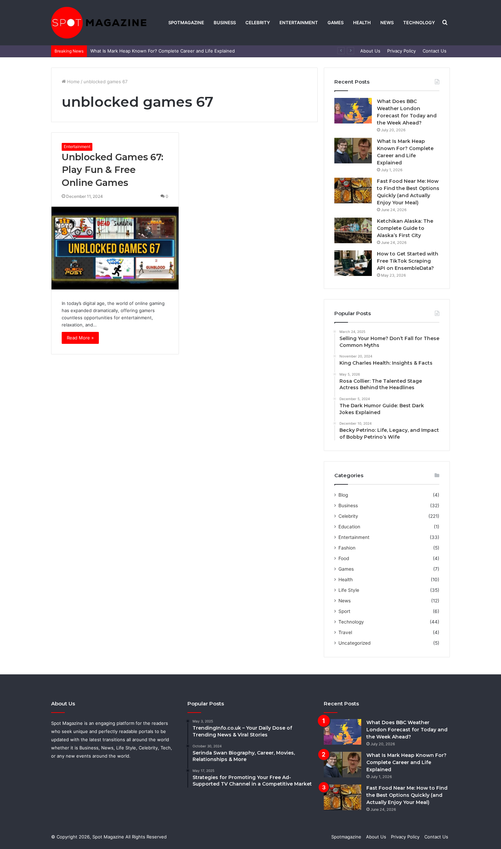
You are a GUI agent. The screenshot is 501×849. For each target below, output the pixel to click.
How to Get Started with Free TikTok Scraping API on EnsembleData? (407, 261)
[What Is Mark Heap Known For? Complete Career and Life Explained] (353, 150)
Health (362, 22)
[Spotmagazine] (99, 23)
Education (349, 526)
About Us (370, 51)
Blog (343, 495)
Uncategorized (354, 643)
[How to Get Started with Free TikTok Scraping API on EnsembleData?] (353, 263)
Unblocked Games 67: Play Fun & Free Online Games (112, 170)
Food (343, 558)
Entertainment (298, 22)
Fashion (346, 548)
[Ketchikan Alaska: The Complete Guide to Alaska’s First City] (353, 230)
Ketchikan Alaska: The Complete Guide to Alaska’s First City (405, 228)
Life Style (348, 590)
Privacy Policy (401, 51)
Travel (345, 632)
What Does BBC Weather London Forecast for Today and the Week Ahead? (406, 729)
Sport (344, 611)
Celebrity (257, 22)
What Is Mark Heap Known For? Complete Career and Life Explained (162, 51)
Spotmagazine (186, 22)
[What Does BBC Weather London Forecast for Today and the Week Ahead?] (353, 110)
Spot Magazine (108, 836)
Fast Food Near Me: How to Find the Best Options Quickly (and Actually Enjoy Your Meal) (406, 795)
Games (336, 22)
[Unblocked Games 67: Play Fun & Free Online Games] (115, 248)
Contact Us (434, 51)
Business (225, 22)
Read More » (80, 337)
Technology (419, 22)
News (387, 22)
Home (73, 81)
